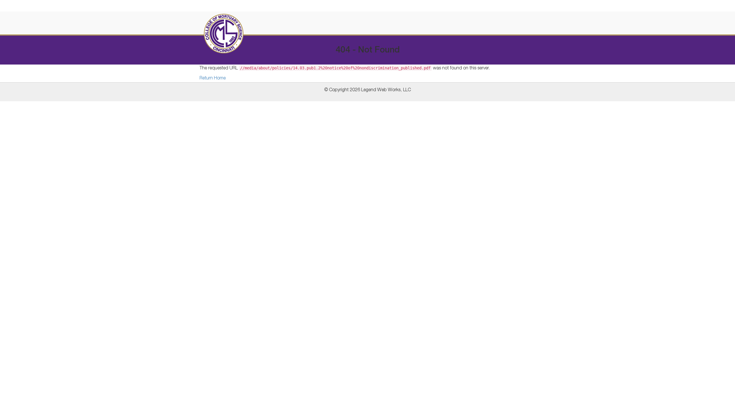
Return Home (213, 78)
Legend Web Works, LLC (386, 90)
